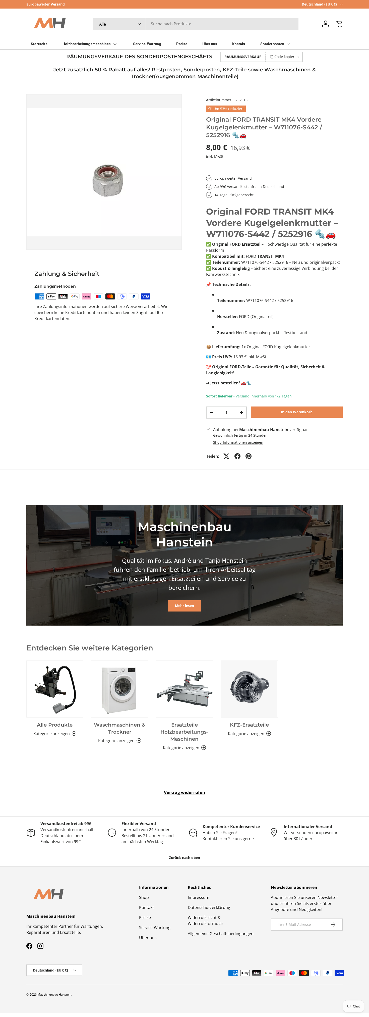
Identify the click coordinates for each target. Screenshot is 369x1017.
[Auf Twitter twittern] (226, 456)
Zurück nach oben (184, 857)
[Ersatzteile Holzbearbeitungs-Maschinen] (184, 689)
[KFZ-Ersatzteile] (249, 689)
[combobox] (195, 24)
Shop (144, 897)
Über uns (148, 937)
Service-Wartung (154, 927)
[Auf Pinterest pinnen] (248, 456)
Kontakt (146, 907)
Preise (145, 917)
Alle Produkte (55, 725)
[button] (339, 23)
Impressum (198, 897)
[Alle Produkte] (55, 689)
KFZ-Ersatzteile (249, 725)
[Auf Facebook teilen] (237, 456)
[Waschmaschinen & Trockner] (119, 689)
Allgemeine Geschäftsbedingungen (221, 933)
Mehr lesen (184, 605)
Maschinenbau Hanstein (54, 994)
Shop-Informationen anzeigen (238, 442)
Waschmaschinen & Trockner (119, 728)
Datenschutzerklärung (209, 907)
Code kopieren (286, 56)
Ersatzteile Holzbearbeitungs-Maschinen (184, 732)
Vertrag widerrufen (184, 792)
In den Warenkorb (297, 412)
